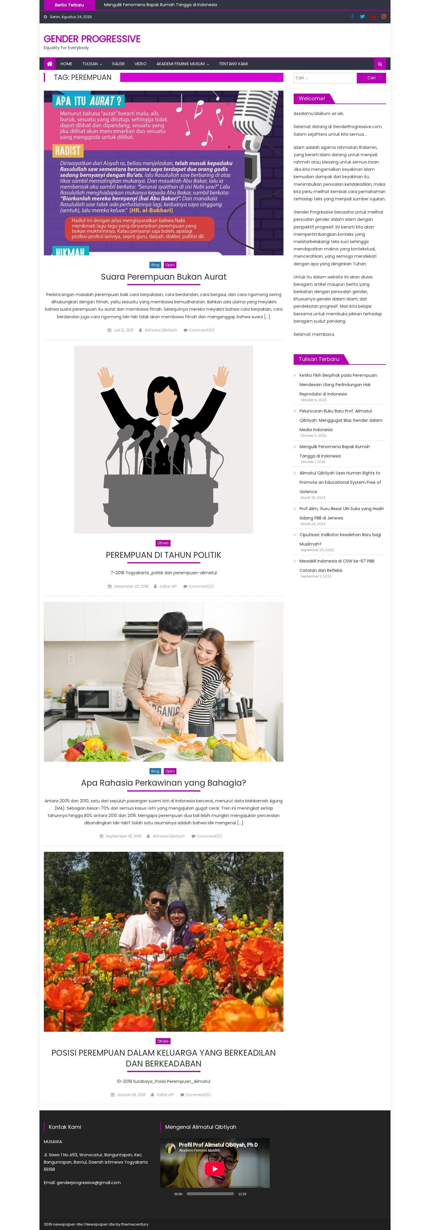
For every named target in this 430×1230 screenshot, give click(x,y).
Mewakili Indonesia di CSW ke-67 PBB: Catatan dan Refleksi (337, 565)
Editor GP (167, 586)
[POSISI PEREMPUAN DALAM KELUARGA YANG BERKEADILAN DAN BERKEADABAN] (163, 941)
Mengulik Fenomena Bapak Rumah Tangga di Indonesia (335, 451)
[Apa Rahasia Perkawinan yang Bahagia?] (163, 682)
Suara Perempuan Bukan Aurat (164, 277)
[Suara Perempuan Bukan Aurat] (163, 173)
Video (141, 64)
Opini (170, 264)
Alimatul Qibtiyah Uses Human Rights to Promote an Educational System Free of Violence (195, 8)
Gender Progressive (92, 38)
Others (163, 543)
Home (66, 64)
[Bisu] (253, 1194)
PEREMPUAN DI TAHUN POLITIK (163, 555)
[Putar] (168, 1194)
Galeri (118, 64)
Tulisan (90, 64)
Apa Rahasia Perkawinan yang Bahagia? (163, 783)
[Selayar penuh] (262, 1194)
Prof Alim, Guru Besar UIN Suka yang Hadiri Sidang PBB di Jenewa (342, 513)
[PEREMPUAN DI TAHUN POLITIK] (163, 440)
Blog (155, 264)
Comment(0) (201, 330)
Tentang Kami (233, 64)
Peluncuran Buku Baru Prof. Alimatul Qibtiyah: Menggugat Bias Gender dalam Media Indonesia (341, 420)
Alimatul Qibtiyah (161, 330)
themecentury (134, 1224)
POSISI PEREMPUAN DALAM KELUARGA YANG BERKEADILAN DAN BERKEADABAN (163, 1058)
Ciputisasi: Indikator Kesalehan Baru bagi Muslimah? (340, 539)
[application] (215, 1169)
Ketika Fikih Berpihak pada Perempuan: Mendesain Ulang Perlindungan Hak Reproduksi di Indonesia (339, 384)
